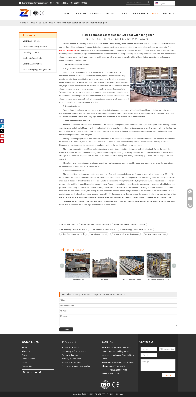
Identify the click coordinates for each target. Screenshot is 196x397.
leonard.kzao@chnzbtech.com (35, 3)
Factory (25, 355)
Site (148, 39)
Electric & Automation (32, 63)
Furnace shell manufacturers (125, 234)
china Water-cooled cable (73, 234)
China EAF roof (68, 224)
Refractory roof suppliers (73, 229)
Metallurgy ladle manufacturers (137, 229)
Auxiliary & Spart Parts (32, 58)
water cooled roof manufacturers (129, 224)
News (24, 362)
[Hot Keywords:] (148, 3)
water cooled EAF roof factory (95, 224)
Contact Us (27, 366)
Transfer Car (78, 279)
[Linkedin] (28, 372)
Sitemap (119, 394)
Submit (66, 329)
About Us (26, 351)
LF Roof (104, 279)
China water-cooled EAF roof (103, 229)
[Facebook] (23, 372)
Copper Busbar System (158, 279)
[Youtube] (36, 372)
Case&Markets (28, 358)
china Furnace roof (98, 234)
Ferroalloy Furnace (30, 52)
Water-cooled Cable (132, 279)
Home (24, 347)
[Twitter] (32, 372)
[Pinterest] (40, 372)
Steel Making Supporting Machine (36, 69)
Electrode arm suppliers (155, 234)
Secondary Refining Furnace (34, 46)
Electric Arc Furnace (31, 41)
